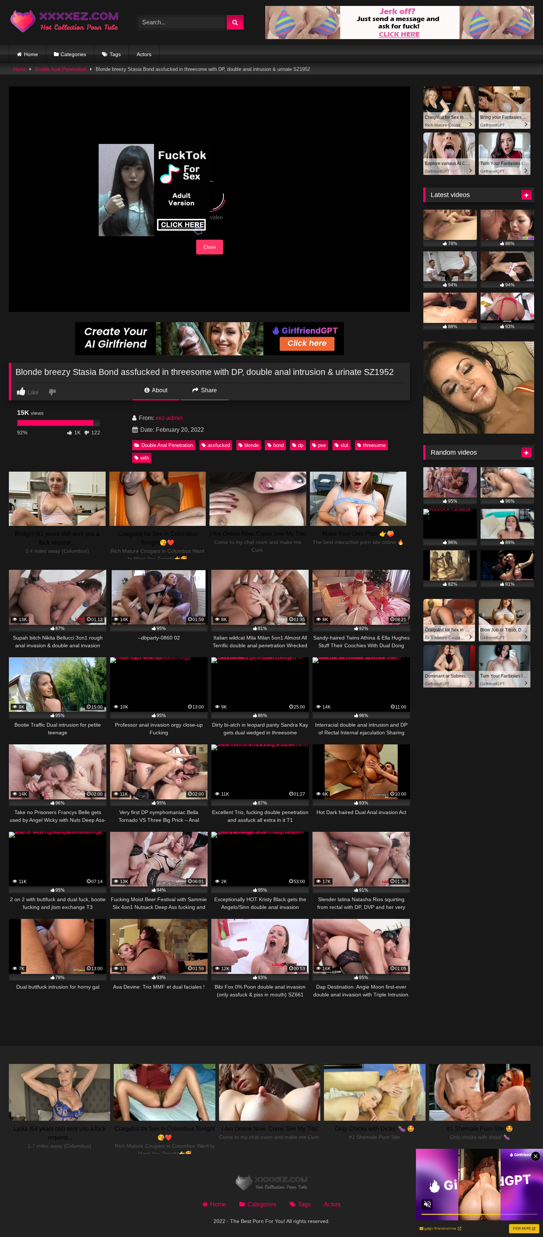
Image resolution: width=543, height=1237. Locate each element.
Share (208, 390)
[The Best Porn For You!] (64, 23)
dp (300, 445)
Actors (144, 54)
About (159, 390)
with (144, 458)
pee (322, 445)
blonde (252, 445)
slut (344, 445)
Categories (73, 54)
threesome (374, 445)
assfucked (219, 445)
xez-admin (169, 418)
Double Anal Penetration (60, 69)
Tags (115, 54)
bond (278, 445)
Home (31, 54)
